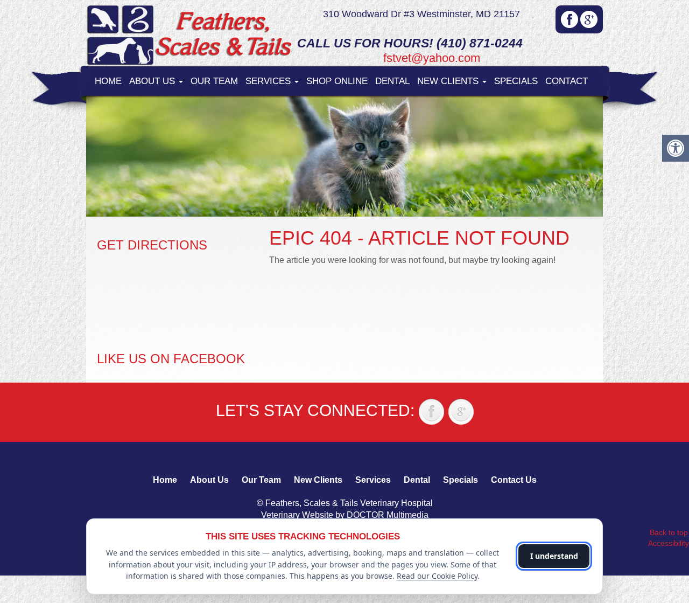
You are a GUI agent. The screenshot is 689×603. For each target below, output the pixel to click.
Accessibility (668, 543)
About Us (153, 81)
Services (269, 81)
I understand (554, 556)
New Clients (449, 81)
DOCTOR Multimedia (387, 514)
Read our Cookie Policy (437, 576)
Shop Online (337, 81)
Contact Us (514, 479)
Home (108, 81)
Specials (516, 81)
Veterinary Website (297, 514)
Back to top (669, 532)
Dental (392, 81)
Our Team (214, 81)
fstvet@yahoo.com (431, 58)
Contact (566, 81)
